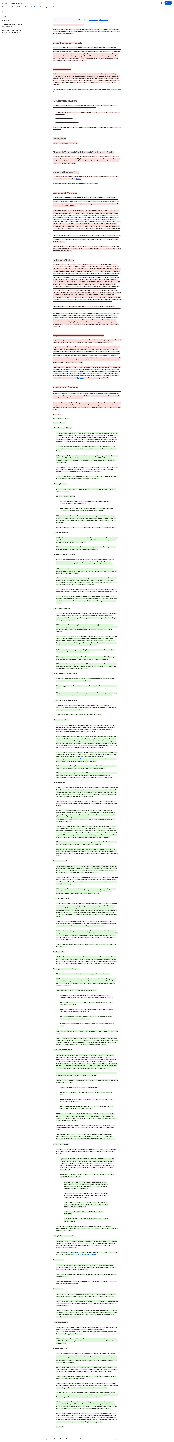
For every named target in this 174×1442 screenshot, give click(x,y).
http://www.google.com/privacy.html (66, 707)
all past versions (103, 20)
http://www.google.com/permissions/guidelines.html (71, 819)
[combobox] (122, 1439)
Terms (4, 12)
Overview (5, 7)
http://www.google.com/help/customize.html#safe (71, 759)
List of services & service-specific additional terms (12, 25)
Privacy (62, 1439)
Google (46, 1439)
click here (78, 179)
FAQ (54, 7)
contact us (108, 82)
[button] (161, 3)
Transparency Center (78, 1439)
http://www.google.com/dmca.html (66, 1247)
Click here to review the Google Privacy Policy (65, 143)
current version (93, 20)
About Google (54, 1439)
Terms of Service (30, 7)
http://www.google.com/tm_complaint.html (83, 1254)
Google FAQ (80, 378)
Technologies (44, 7)
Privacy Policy (16, 7)
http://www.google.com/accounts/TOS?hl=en (69, 1331)
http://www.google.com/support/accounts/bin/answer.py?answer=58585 (90, 695)
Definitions (5, 20)
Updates (4, 16)
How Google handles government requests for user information (12, 31)
